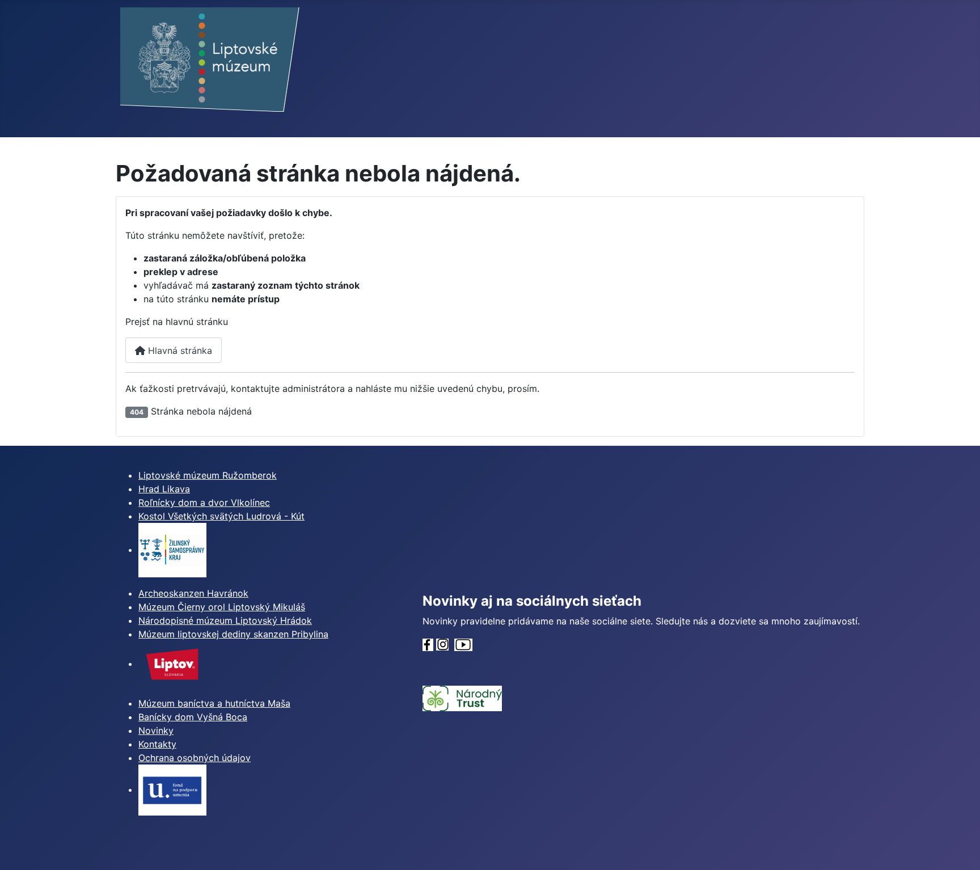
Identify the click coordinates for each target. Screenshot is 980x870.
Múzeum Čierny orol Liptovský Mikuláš (221, 607)
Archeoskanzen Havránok (193, 593)
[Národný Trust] (462, 697)
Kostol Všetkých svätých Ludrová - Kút (221, 516)
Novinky (156, 730)
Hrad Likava (164, 489)
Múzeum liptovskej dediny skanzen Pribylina (233, 634)
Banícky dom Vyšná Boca (192, 717)
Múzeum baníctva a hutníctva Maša (214, 703)
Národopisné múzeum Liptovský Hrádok (225, 620)
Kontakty (157, 744)
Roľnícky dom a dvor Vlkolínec (204, 502)
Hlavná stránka (178, 350)
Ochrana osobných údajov (194, 757)
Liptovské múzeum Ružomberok (207, 475)
